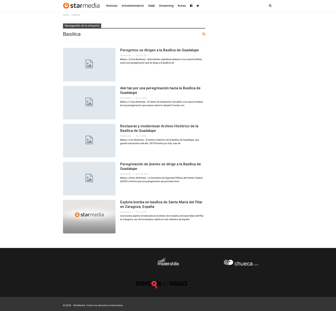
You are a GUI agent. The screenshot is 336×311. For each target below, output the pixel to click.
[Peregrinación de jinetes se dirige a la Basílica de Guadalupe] (89, 178)
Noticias (112, 6)
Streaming (166, 6)
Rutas (182, 6)
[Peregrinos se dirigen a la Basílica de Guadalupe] (89, 64)
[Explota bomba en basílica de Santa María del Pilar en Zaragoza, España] (89, 216)
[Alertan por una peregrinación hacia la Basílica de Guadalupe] (89, 102)
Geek (151, 6)
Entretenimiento (133, 6)
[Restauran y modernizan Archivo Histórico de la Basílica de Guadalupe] (89, 140)
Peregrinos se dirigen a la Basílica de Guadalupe (159, 50)
